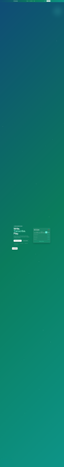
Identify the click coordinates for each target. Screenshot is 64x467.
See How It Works (25, 240)
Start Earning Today (17, 240)
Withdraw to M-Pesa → (41, 241)
